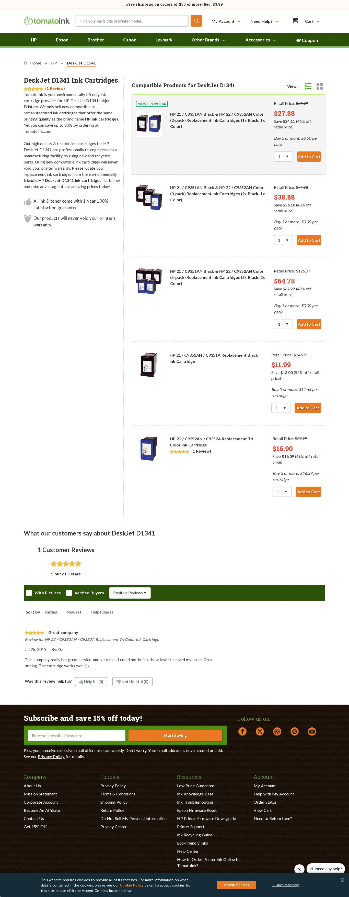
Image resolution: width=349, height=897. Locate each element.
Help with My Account (274, 793)
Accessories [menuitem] (258, 39)
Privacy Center (113, 826)
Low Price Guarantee (195, 785)
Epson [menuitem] (62, 39)
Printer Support (190, 826)
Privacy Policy (51, 756)
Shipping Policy (113, 802)
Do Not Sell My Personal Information (133, 818)
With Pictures (47, 593)
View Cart (263, 810)
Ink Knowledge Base (195, 793)
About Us (32, 785)
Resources (189, 776)
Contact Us (34, 818)
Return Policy (112, 810)
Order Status (265, 802)
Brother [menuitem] (96, 39)
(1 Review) (55, 88)
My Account (265, 785)
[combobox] (138, 21)
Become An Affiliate (42, 810)
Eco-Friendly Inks (192, 842)
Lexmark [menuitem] (164, 39)
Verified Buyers (89, 593)
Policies (109, 776)
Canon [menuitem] (129, 39)
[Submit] (196, 21)
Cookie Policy (132, 885)
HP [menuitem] (34, 39)
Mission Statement (40, 793)
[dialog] (174, 885)
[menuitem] (227, 21)
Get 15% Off (35, 826)
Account (264, 776)
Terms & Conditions (117, 793)
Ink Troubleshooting (195, 802)
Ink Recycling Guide (194, 834)
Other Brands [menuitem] (205, 39)
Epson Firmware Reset (197, 810)
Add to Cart (309, 156)
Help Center (188, 851)
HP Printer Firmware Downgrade (206, 818)
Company (35, 776)
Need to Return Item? (273, 818)
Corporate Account (41, 802)
